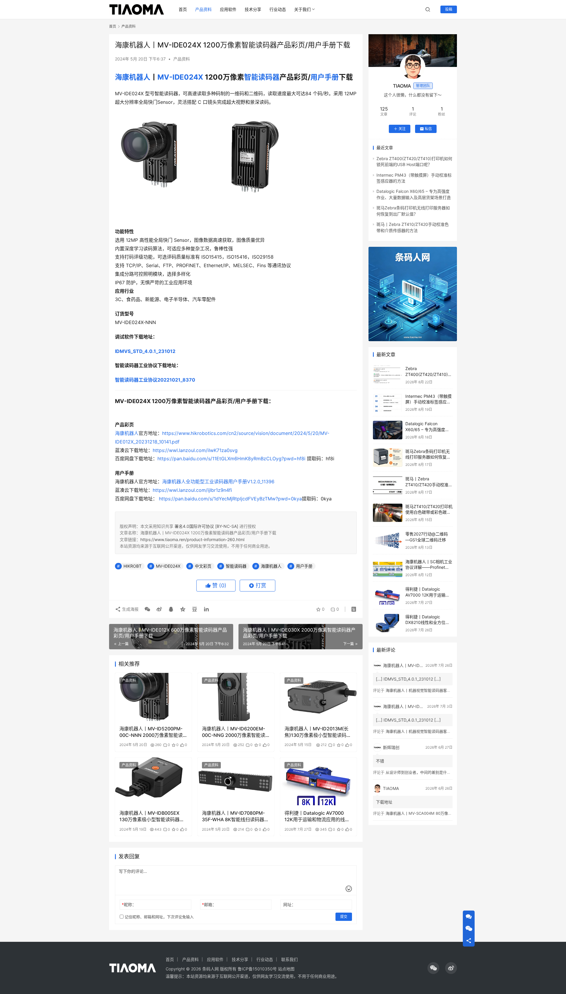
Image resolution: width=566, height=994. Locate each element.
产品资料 (203, 9)
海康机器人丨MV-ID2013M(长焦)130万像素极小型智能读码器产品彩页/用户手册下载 (317, 732)
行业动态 (277, 9)
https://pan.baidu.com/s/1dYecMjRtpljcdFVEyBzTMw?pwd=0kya (230, 499)
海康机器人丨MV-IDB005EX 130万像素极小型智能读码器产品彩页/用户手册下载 (151, 816)
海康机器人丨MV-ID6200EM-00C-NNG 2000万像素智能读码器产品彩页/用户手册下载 (233, 732)
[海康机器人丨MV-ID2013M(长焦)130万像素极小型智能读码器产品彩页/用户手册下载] (318, 697)
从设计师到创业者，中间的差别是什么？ (420, 772)
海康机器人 (132, 77)
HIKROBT (133, 566)
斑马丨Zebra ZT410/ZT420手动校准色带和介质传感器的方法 (429, 484)
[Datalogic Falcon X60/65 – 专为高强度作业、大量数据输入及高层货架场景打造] (387, 430)
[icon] (433, 968)
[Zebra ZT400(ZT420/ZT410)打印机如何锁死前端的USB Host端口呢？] (387, 375)
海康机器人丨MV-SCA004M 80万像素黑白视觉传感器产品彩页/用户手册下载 (452, 813)
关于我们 (302, 9)
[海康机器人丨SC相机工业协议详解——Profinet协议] (387, 568)
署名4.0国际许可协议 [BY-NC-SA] (206, 526)
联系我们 (289, 959)
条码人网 (210, 968)
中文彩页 (203, 566)
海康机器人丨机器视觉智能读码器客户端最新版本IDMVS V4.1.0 (440, 690)
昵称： (129, 904)
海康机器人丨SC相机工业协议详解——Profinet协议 (428, 567)
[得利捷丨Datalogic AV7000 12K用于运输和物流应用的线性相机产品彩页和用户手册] (318, 781)
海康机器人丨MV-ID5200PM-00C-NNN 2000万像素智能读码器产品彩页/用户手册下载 (151, 732)
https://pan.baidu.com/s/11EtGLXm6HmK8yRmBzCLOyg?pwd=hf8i (231, 458)
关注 (402, 128)
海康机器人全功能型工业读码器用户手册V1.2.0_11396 (218, 481)
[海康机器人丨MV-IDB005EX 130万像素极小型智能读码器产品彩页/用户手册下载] (153, 781)
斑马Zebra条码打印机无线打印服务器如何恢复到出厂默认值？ (428, 457)
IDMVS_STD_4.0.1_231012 (145, 351)
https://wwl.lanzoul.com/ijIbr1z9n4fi (192, 490)
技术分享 (253, 9)
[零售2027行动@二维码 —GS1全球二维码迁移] (387, 540)
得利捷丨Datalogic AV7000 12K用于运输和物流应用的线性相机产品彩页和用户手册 (317, 816)
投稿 (448, 9)
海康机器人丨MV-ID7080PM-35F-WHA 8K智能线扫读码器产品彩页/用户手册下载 (235, 816)
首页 (183, 9)
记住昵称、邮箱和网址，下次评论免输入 (159, 916)
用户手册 (324, 77)
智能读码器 (261, 77)
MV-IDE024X (180, 77)
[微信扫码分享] (147, 609)
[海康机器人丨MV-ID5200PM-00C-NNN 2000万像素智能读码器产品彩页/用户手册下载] (153, 697)
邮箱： (209, 904)
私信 (428, 128)
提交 (343, 916)
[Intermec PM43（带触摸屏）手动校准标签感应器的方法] (387, 402)
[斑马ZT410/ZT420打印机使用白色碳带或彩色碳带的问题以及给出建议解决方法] (387, 513)
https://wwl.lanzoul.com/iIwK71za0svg (195, 450)
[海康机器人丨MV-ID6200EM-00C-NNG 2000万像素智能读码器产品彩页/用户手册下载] (236, 697)
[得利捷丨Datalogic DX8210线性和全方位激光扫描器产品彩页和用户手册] (387, 623)
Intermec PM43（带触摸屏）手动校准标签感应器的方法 (428, 402)
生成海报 (130, 609)
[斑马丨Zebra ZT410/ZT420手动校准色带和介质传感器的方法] (387, 485)
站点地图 (286, 968)
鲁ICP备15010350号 (258, 968)
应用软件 (228, 9)
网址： (289, 904)
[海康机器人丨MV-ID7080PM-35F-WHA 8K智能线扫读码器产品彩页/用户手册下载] (236, 781)
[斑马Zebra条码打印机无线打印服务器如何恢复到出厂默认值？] (387, 457)
